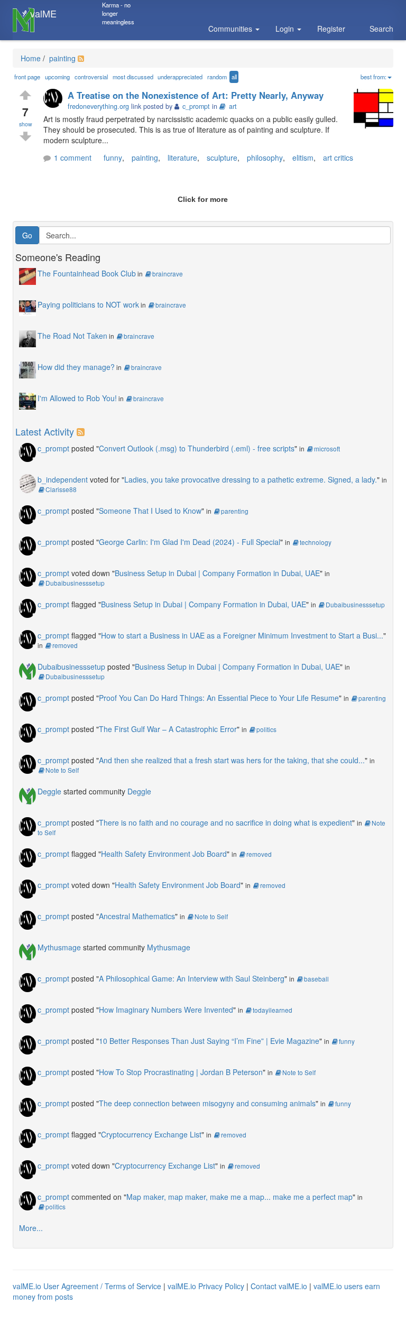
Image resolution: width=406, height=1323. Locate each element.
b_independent (63, 479)
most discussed (133, 76)
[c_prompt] (55, 99)
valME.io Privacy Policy (206, 1286)
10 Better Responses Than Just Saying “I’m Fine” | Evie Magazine (209, 1040)
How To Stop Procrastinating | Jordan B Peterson (181, 1072)
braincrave (167, 273)
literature (182, 157)
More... (31, 1228)
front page (27, 76)
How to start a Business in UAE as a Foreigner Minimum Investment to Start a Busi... (242, 635)
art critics (338, 157)
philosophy (265, 157)
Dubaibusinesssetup (75, 582)
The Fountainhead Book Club (87, 273)
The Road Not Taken (72, 335)
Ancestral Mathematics (137, 916)
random (217, 76)
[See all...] (82, 431)
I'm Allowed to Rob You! (77, 398)
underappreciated (180, 76)
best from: (373, 76)
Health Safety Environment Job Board (164, 853)
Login (285, 28)
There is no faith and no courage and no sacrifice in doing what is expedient (225, 822)
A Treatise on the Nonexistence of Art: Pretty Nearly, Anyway (196, 95)
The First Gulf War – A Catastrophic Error (168, 729)
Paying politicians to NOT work (88, 304)
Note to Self (62, 769)
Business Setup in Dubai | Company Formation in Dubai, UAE (217, 573)
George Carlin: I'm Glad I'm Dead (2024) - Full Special (189, 541)
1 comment (72, 157)
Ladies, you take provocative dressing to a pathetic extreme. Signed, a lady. (250, 479)
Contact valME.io (279, 1286)
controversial (91, 76)
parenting (234, 510)
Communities (231, 28)
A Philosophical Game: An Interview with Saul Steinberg (191, 978)
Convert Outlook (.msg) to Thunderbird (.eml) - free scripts (196, 448)
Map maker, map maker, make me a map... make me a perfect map (239, 1196)
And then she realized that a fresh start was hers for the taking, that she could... (232, 760)
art (233, 106)
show (25, 124)
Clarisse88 (61, 489)
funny (113, 157)
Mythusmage (59, 947)
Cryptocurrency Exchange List (151, 1134)
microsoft (327, 448)
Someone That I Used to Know (150, 510)
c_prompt (53, 448)
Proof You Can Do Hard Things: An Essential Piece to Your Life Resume (219, 697)
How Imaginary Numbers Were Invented (166, 1009)
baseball (316, 978)
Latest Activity (44, 431)
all (234, 76)
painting (61, 58)
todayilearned (272, 1009)
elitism (302, 157)
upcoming (57, 76)
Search (381, 28)
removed (65, 645)
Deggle (49, 791)
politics (266, 729)
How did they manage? (76, 367)
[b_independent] (27, 482)
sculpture (222, 157)
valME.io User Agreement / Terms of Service (87, 1286)
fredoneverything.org (98, 106)
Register (331, 28)
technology (315, 542)
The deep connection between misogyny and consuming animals (207, 1103)
